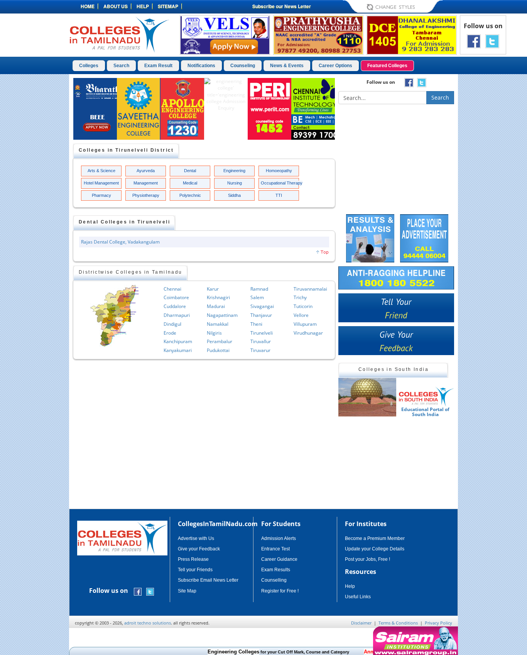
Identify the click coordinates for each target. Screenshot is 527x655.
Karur (213, 289)
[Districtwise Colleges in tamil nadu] (114, 316)
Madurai (216, 306)
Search (121, 65)
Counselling (274, 580)
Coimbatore (176, 297)
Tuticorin (303, 306)
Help (350, 586)
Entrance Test (275, 549)
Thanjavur (261, 315)
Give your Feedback (199, 549)
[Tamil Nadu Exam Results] (370, 237)
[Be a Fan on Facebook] (474, 40)
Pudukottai (218, 350)
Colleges (88, 65)
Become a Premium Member (375, 538)
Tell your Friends (195, 569)
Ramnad (259, 289)
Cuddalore (175, 306)
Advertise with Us (196, 538)
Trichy (300, 297)
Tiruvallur (260, 341)
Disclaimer (361, 623)
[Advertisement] (491, 192)
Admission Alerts (278, 538)
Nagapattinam (222, 315)
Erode (170, 333)
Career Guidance (279, 559)
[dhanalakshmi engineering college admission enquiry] (412, 34)
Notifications (201, 65)
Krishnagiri (218, 297)
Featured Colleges (387, 65)
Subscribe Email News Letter (208, 580)
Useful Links (358, 596)
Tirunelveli (261, 333)
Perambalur (219, 341)
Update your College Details (374, 549)
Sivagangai (262, 306)
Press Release (193, 559)
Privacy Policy (438, 623)
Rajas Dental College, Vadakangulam (120, 242)
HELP (143, 6)
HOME (88, 6)
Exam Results (275, 569)
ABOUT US (115, 6)
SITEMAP (168, 6)
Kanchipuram (178, 341)
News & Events (287, 65)
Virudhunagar (308, 333)
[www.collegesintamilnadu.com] (119, 34)
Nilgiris (214, 333)
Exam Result (158, 65)
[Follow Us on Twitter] (492, 40)
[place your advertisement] (424, 237)
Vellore (301, 315)
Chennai (172, 289)
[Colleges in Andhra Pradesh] (399, 397)
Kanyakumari (178, 350)
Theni (256, 324)
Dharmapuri (177, 315)
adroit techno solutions (147, 623)
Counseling (242, 65)
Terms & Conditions (398, 623)
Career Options (335, 65)
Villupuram (305, 324)
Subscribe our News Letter (281, 6)
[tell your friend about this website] (396, 307)
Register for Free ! (280, 591)
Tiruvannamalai (310, 289)
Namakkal (217, 324)
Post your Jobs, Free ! (367, 559)
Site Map (187, 591)
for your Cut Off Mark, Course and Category (266, 652)
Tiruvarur (260, 350)
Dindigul (172, 324)
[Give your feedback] (396, 340)
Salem (257, 297)
